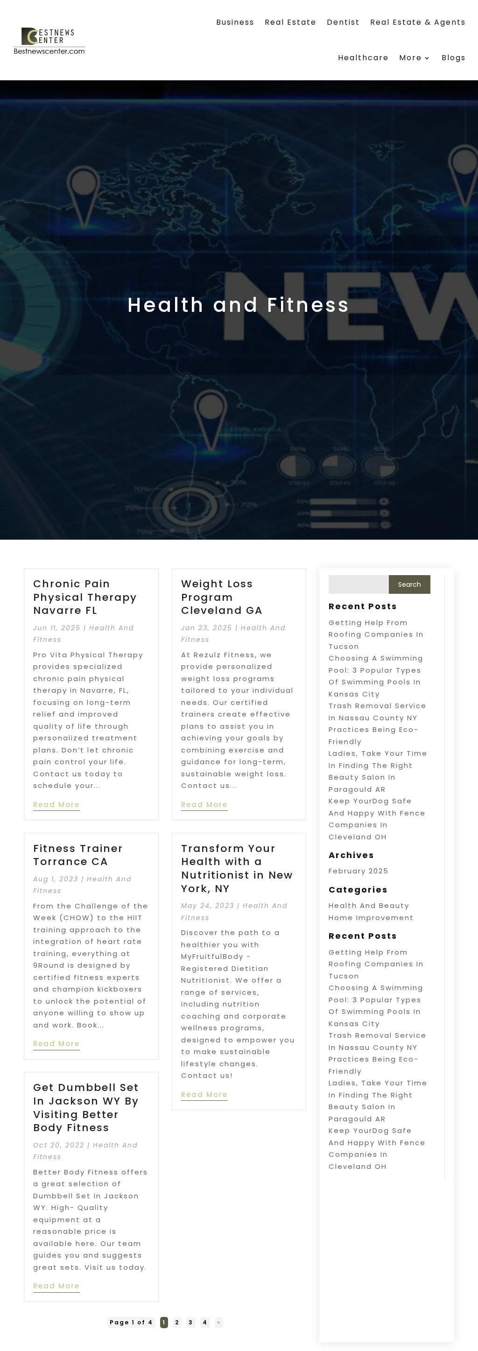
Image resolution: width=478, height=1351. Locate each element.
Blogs (454, 57)
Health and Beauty (369, 905)
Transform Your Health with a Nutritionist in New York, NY (237, 868)
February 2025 (359, 871)
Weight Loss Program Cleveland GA (222, 597)
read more (56, 804)
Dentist (343, 22)
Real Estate (290, 22)
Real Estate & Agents (418, 22)
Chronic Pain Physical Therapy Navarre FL (85, 597)
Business (235, 22)
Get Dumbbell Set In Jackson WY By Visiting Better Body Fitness (86, 1107)
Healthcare (363, 57)
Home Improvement (371, 917)
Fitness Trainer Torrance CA (78, 855)
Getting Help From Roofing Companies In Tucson (376, 634)
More (410, 57)
